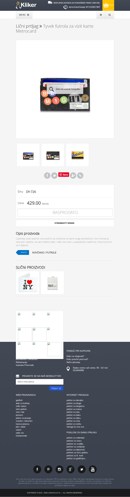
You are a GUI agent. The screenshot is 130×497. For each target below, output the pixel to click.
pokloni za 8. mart (75, 455)
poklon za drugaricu (75, 406)
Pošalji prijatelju (73, 175)
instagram (59, 469)
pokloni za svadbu (75, 444)
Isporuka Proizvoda (25, 365)
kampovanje (21, 436)
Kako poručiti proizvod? (77, 359)
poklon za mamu (74, 409)
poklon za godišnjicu (76, 458)
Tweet (54, 175)
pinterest (48, 469)
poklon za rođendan (75, 438)
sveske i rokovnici (24, 421)
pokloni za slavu (74, 441)
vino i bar (20, 412)
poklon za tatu (73, 412)
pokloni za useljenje (76, 446)
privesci (19, 415)
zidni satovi (21, 406)
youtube (93, 469)
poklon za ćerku (74, 424)
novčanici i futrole (44, 252)
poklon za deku (74, 418)
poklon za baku (74, 415)
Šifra (20, 191)
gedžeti (19, 400)
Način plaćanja (73, 362)
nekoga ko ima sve (75, 427)
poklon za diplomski (76, 450)
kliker (26, 5)
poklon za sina (73, 421)
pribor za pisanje (23, 418)
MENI (22, 14)
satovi (18, 430)
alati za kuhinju (23, 403)
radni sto (20, 433)
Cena (21, 203)
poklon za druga (74, 403)
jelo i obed (20, 427)
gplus (71, 469)
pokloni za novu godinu (77, 452)
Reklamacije (21, 362)
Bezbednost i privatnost (27, 359)
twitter (82, 469)
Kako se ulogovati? (75, 356)
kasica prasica (22, 424)
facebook (37, 469)
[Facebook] (47, 175)
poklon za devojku (75, 400)
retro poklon (21, 409)
